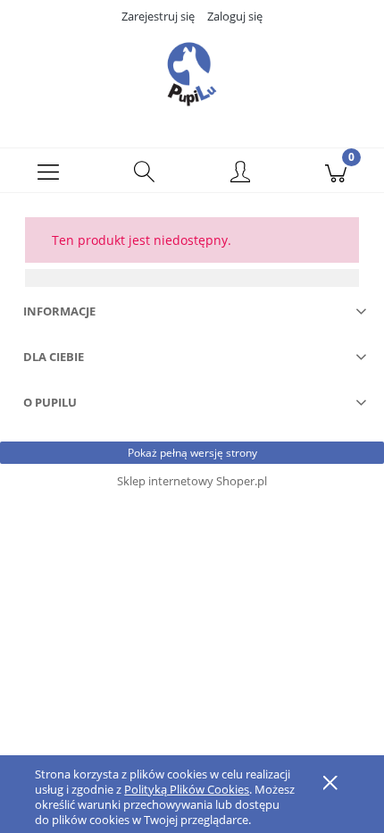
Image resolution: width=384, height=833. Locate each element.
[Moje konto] (240, 173)
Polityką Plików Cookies (186, 789)
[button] (48, 170)
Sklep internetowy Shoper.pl (192, 481)
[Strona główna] (192, 74)
